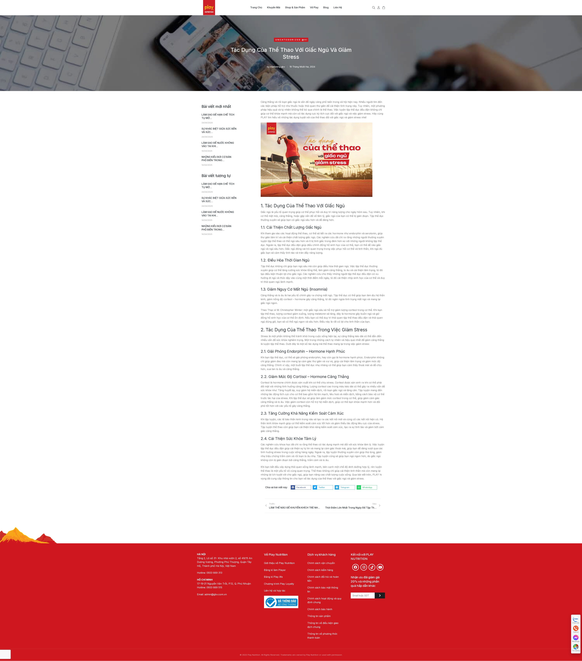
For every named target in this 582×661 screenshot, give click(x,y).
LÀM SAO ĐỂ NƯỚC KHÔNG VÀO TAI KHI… (218, 144)
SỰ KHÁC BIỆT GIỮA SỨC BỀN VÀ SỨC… (219, 130)
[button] (301, 487)
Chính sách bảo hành (319, 609)
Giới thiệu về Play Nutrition (279, 563)
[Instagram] (363, 567)
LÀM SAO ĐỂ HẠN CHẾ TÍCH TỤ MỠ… (218, 116)
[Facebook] (355, 567)
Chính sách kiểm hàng (320, 570)
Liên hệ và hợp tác (274, 590)
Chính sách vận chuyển (321, 563)
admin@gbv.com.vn (215, 594)
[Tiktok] (372, 567)
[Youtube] (380, 567)
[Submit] (380, 595)
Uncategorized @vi (291, 39)
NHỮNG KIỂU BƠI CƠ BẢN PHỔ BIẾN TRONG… (216, 158)
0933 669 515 (214, 587)
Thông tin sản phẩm (319, 616)
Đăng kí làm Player (275, 570)
